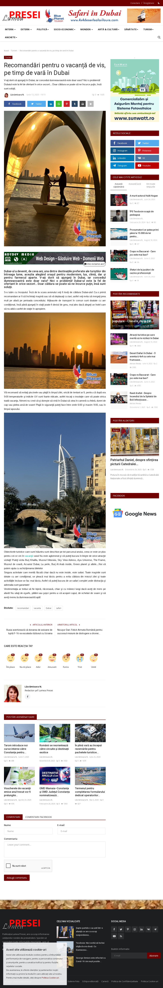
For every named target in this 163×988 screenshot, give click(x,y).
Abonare (153, 955)
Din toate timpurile (150, 185)
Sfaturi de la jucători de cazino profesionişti (142, 271)
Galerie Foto (73, 981)
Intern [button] (9, 29)
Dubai (48, 608)
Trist (80, 667)
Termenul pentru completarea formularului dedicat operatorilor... (90, 792)
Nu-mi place (25, 667)
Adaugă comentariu (17, 877)
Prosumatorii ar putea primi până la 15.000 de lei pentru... (144, 233)
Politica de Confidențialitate (124, 981)
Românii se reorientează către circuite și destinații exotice (54, 749)
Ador (38, 667)
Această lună (135, 183)
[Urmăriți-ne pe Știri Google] (134, 512)
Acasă (6, 50)
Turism (14, 50)
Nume (7, 825)
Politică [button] (42, 29)
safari (58, 608)
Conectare (135, 3)
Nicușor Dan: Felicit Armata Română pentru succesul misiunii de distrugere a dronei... (79, 631)
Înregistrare (149, 3)
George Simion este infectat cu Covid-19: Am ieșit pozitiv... (91, 960)
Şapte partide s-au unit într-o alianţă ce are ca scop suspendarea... (89, 931)
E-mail (60, 825)
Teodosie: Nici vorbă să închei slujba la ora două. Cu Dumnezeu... (90, 946)
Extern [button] (25, 29)
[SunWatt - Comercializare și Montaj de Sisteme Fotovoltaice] (134, 90)
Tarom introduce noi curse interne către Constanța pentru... (16, 749)
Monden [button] (85, 29)
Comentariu (10, 838)
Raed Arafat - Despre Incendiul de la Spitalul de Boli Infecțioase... (143, 396)
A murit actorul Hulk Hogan (144, 195)
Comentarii (13, 816)
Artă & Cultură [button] (108, 29)
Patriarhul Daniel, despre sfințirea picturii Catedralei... (134, 462)
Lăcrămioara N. (17, 94)
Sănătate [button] (130, 29)
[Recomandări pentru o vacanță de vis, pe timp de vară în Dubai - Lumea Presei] (21, 16)
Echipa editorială (90, 981)
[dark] (159, 3)
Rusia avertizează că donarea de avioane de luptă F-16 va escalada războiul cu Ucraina (29, 631)
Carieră (104, 981)
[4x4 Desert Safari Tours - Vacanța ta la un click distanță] (103, 16)
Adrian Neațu (118, 326)
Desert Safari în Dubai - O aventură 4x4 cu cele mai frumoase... (143, 356)
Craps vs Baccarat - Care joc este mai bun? (143, 253)
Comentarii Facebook (38, 816)
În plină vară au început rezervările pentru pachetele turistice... (88, 749)
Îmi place (10, 667)
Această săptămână (118, 185)
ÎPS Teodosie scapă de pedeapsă (142, 213)
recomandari (23, 608)
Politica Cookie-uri (149, 981)
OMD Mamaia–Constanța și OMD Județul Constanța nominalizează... (54, 792)
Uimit (93, 667)
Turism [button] (147, 29)
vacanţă (29, 556)
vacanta (37, 608)
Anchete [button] (10, 37)
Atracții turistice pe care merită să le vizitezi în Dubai (144, 337)
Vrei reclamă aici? (95, 263)
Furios (66, 667)
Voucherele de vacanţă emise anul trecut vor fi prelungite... (17, 792)
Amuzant (52, 667)
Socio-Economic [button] (64, 29)
